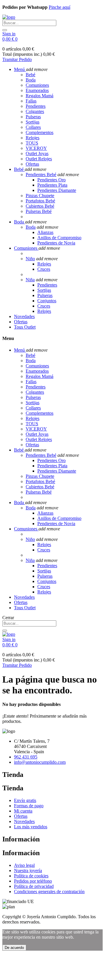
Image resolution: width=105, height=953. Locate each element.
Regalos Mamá (39, 95)
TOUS (32, 142)
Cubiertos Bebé (40, 206)
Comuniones (37, 85)
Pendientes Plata (52, 185)
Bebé (30, 74)
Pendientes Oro (51, 179)
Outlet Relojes (39, 158)
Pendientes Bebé (41, 174)
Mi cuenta (23, 810)
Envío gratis (25, 800)
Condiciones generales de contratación (49, 891)
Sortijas (32, 121)
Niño (30, 258)
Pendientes (36, 106)
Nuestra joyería (28, 870)
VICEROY (36, 148)
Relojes (32, 137)
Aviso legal (24, 865)
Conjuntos (46, 300)
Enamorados (37, 90)
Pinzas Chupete (40, 195)
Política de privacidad (34, 886)
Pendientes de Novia (56, 242)
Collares (33, 127)
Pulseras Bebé (39, 211)
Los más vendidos (30, 826)
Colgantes (35, 111)
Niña (30, 279)
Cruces (43, 269)
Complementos (39, 132)
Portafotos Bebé (40, 200)
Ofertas (32, 164)
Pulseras (33, 116)
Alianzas (45, 232)
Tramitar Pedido (17, 59)
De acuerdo (14, 947)
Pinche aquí (59, 7)
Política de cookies (31, 875)
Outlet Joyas (37, 153)
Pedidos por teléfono (33, 881)
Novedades (24, 821)
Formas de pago (28, 805)
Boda (31, 79)
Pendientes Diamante (56, 190)
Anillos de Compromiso (59, 237)
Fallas (31, 100)
